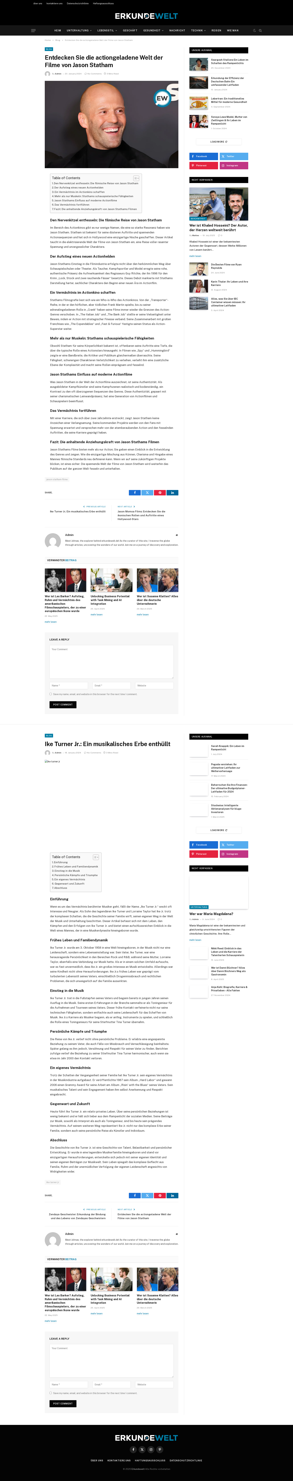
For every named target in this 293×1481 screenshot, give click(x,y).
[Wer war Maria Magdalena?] (218, 892)
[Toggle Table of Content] (134, 178)
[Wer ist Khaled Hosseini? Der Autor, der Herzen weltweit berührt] (218, 204)
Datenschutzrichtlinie (78, 3)
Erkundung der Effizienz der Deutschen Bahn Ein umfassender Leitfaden (227, 81)
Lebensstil (105, 30)
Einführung (61, 862)
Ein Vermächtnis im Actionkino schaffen (80, 192)
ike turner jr (52, 1182)
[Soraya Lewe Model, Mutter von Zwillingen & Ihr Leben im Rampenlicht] (198, 121)
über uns (37, 3)
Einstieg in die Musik (67, 870)
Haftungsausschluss (103, 3)
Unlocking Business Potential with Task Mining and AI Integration (110, 600)
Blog (49, 49)
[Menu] (33, 30)
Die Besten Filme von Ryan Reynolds (226, 266)
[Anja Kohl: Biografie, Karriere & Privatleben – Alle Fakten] (198, 991)
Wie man (233, 30)
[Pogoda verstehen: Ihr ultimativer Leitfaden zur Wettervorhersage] (198, 768)
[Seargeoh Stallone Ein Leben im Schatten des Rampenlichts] (198, 64)
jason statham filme (57, 479)
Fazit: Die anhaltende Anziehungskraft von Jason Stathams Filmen (95, 209)
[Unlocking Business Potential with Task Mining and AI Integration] (111, 580)
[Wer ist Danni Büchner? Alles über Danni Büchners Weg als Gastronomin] (198, 972)
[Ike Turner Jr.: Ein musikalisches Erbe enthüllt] (111, 803)
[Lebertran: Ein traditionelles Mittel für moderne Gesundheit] (198, 103)
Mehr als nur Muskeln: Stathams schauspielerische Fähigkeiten (94, 196)
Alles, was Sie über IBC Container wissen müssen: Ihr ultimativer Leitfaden (228, 302)
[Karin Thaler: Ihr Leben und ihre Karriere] (198, 286)
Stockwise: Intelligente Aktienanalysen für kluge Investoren (226, 809)
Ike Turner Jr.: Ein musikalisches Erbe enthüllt (78, 511)
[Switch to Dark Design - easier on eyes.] (254, 30)
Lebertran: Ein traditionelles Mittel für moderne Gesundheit (229, 100)
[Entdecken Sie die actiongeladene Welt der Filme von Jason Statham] (111, 124)
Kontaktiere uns (119, 1460)
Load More (217, 142)
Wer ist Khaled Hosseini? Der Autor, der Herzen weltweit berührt (218, 227)
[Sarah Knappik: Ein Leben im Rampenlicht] (198, 750)
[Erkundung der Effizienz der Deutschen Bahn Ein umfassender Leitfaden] (198, 82)
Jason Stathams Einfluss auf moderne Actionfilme (85, 200)
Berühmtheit (198, 219)
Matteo (195, 235)
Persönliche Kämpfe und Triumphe (76, 875)
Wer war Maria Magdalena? (211, 914)
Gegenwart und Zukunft (69, 883)
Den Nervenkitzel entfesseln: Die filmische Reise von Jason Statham (96, 183)
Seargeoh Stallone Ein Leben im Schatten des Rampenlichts (229, 61)
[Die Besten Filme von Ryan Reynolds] (198, 269)
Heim (57, 30)
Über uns (97, 1460)
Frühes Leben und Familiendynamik (76, 866)
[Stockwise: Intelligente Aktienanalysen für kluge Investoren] (198, 809)
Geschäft (130, 30)
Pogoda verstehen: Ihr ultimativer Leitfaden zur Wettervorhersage (225, 768)
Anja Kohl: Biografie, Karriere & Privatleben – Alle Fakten (229, 989)
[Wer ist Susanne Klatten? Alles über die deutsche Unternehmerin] (157, 580)
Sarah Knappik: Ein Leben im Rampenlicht (227, 748)
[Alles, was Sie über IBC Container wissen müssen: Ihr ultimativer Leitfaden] (198, 303)
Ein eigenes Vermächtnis (69, 879)
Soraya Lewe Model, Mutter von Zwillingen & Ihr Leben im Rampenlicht (229, 120)
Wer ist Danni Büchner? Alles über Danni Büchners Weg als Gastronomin (228, 971)
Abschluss (60, 887)
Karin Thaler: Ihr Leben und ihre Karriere (229, 283)
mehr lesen (51, 622)
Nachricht (177, 30)
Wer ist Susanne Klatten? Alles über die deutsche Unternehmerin (157, 600)
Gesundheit (152, 30)
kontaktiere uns (55, 3)
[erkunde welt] (146, 16)
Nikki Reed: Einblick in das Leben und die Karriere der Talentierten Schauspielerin (227, 952)
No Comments (94, 74)
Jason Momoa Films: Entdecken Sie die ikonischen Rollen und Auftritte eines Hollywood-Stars (141, 515)
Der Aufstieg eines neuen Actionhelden (78, 187)
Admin (58, 74)
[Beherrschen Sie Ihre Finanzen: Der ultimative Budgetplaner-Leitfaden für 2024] (198, 789)
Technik (197, 30)
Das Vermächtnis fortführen (72, 204)
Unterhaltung (78, 30)
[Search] (260, 30)
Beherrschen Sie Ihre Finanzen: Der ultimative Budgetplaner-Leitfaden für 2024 (229, 788)
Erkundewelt (138, 1469)
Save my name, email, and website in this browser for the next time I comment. (95, 694)
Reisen (216, 30)
